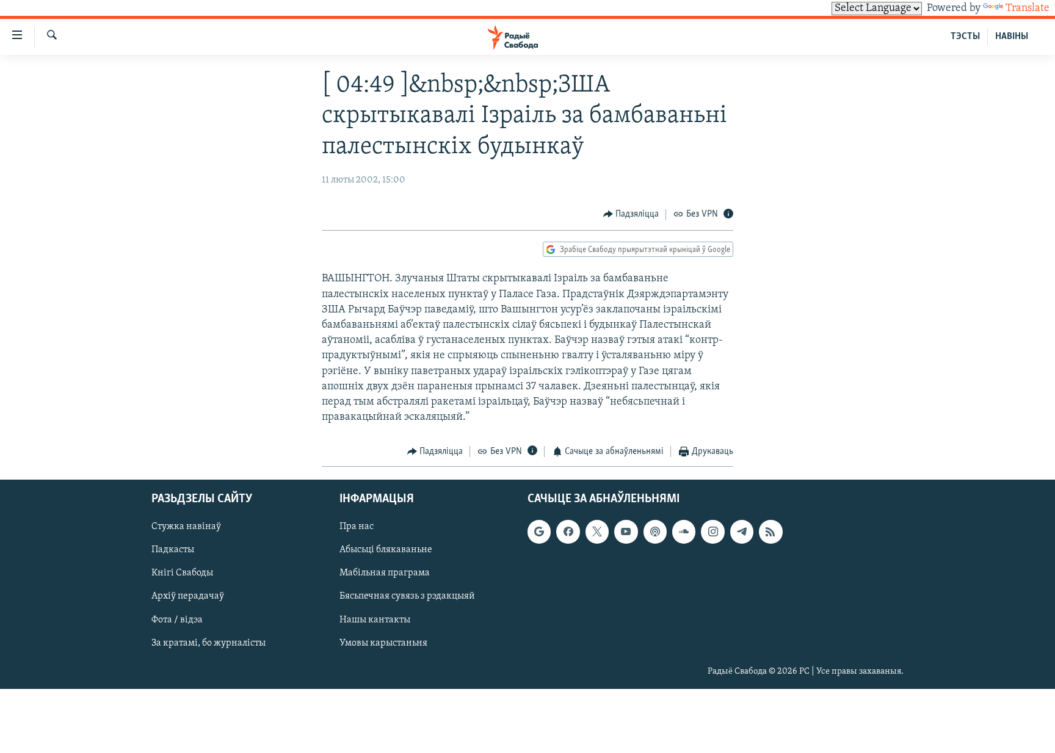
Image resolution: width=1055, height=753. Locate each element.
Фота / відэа (177, 619)
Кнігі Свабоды (182, 573)
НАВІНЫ (1011, 36)
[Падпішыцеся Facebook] (567, 531)
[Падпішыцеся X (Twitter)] (597, 531)
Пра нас (356, 526)
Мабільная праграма (384, 573)
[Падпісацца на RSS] (770, 531)
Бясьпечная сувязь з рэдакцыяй (407, 596)
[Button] (631, 215)
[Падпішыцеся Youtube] (625, 531)
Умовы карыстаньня (383, 642)
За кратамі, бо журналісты (208, 642)
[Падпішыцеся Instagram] (712, 531)
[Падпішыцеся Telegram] (741, 531)
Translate (1028, 8)
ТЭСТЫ (965, 36)
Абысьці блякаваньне (385, 550)
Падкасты (172, 550)
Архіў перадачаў (187, 596)
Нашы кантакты (374, 619)
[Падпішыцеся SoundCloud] (683, 531)
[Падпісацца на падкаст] (655, 531)
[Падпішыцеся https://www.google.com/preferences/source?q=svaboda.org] (539, 531)
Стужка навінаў (186, 526)
